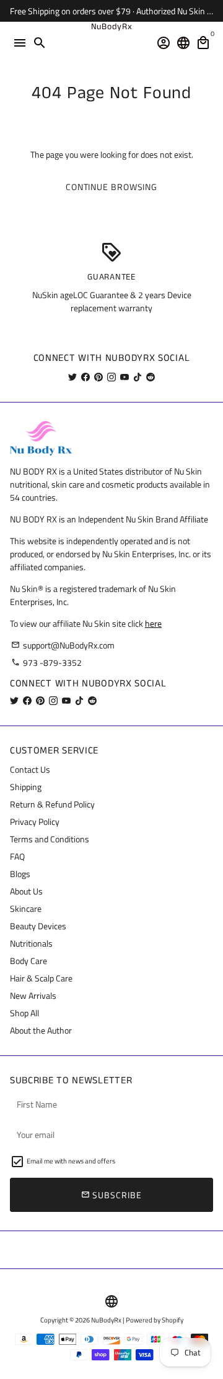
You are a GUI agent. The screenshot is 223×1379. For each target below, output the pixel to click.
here (153, 623)
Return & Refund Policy (52, 804)
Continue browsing (111, 186)
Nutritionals (31, 943)
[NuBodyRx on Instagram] (111, 376)
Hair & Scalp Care (41, 978)
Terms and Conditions (49, 838)
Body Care (28, 960)
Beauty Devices (38, 925)
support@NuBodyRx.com (63, 645)
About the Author (41, 1030)
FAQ (17, 856)
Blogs (20, 873)
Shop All (24, 1012)
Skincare (26, 908)
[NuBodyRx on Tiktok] (137, 376)
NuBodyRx (106, 1320)
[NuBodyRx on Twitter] (72, 376)
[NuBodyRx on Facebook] (85, 376)
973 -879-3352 (46, 662)
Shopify (172, 1320)
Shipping (26, 786)
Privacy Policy (34, 821)
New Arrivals (33, 995)
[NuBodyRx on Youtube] (124, 376)
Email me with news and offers (71, 1161)
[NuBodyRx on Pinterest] (98, 376)
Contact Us (30, 769)
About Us (26, 891)
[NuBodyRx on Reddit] (150, 376)
